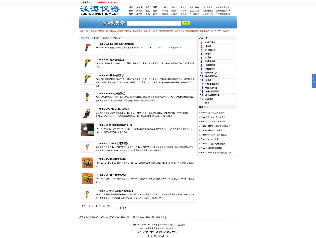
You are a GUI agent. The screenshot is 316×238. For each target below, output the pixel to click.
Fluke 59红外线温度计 (211, 139)
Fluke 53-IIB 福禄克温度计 (112, 159)
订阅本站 (104, 217)
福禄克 (105, 38)
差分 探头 (194, 7)
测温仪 (174, 11)
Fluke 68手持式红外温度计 (212, 130)
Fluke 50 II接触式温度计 (211, 148)
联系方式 (94, 217)
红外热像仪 (207, 7)
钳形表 (165, 14)
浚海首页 (95, 38)
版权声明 (160, 217)
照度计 (226, 31)
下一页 (102, 206)
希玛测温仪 (195, 14)
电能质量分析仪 (223, 14)
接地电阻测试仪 (222, 7)
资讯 (131, 11)
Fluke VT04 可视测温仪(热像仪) (115, 125)
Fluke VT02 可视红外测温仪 (213, 121)
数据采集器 (195, 11)
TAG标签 (114, 217)
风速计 (120, 31)
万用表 (165, 7)
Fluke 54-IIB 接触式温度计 (112, 175)
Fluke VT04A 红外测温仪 (112, 93)
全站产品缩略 (137, 217)
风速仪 (183, 7)
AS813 (218, 31)
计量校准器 (208, 14)
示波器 (165, 11)
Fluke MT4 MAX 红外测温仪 (113, 143)
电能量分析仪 (192, 31)
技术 (131, 14)
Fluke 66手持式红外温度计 (212, 113)
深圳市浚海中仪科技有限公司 (164, 225)
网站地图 (125, 217)
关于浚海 (83, 217)
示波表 (174, 14)
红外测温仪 (111, 31)
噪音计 (183, 11)
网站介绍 (150, 217)
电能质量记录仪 (166, 31)
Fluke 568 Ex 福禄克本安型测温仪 (216, 152)
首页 (131, 7)
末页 (109, 206)
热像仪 (94, 31)
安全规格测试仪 (223, 11)
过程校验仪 (208, 11)
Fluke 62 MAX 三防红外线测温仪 (116, 190)
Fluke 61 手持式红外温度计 (213, 144)
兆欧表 (174, 7)
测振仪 (183, 14)
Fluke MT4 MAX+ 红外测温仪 (114, 109)
